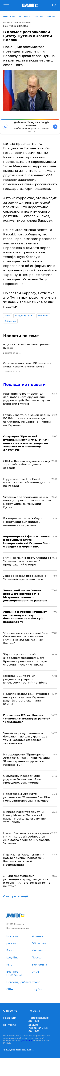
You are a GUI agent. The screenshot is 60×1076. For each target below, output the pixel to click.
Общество (10, 321)
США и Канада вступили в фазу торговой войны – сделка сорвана (26, 464)
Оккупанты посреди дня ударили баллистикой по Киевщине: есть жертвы (22, 779)
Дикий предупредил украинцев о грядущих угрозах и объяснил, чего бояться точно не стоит (26, 881)
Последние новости (24, 384)
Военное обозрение (23, 22)
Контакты (9, 1024)
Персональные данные (38, 1019)
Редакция (9, 1017)
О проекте (10, 1010)
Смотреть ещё (15, 896)
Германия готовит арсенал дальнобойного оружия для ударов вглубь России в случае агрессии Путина (26, 398)
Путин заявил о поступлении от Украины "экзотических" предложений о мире (27, 561)
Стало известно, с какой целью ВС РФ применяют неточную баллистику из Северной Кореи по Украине (27, 420)
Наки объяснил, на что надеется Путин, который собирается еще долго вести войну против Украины (27, 838)
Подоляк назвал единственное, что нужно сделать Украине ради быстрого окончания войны (26, 699)
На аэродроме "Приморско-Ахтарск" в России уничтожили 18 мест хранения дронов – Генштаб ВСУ (26, 759)
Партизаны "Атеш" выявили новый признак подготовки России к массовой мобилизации (23, 859)
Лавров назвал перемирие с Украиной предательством (24, 577)
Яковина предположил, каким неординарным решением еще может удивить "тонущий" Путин (27, 502)
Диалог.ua (26, 1040)
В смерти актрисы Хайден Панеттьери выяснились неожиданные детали (23, 522)
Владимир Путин (24, 315)
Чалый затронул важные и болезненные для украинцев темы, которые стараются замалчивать (25, 738)
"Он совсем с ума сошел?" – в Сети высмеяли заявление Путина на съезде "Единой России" (25, 638)
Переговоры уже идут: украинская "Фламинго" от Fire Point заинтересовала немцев (26, 797)
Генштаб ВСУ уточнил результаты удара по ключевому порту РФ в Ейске (25, 679)
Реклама (34, 1010)
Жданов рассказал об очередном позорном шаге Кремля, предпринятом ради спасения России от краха (25, 659)
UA (54, 5)
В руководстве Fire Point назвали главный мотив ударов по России (26, 482)
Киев (7, 315)
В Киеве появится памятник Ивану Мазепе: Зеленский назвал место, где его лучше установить (24, 817)
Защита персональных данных (38, 1027)
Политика (43, 315)
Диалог (6, 22)
